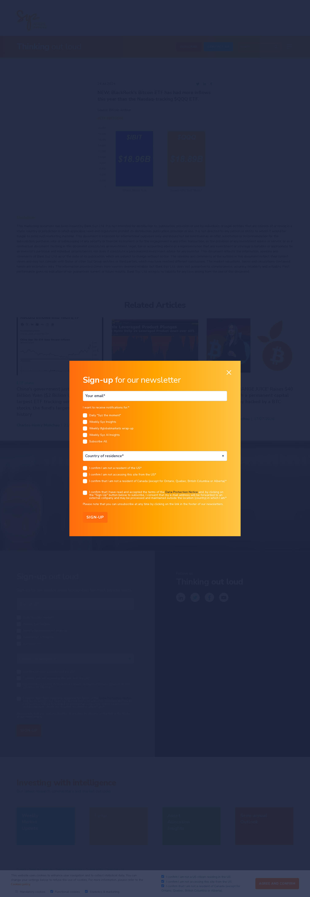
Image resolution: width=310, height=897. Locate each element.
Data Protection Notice (181, 492)
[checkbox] (155, 429)
